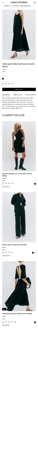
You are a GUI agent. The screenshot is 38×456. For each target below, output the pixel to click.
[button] (4, 35)
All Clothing (15, 6)
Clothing (6, 6)
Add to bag (19, 89)
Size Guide (9, 81)
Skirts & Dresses (25, 6)
